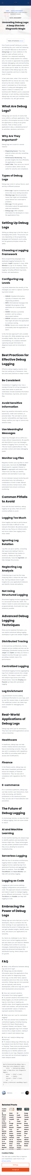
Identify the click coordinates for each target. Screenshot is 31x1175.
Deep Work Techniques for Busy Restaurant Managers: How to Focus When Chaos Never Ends (26, 1129)
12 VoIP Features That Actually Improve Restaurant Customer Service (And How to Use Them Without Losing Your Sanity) (19, 1136)
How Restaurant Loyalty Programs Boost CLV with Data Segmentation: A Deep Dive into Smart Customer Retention (11, 1134)
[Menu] (28, 3)
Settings (15, 1165)
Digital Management (15, 18)
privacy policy (6, 1161)
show (21, 41)
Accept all (15, 1170)
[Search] (2, 2)
